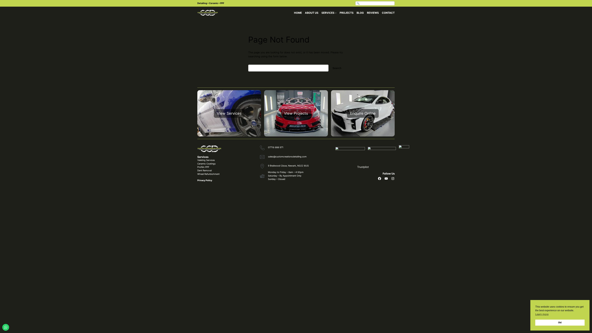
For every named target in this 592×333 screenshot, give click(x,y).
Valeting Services (206, 160)
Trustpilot (363, 167)
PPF (222, 3)
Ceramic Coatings (206, 163)
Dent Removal (204, 170)
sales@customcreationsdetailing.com (287, 156)
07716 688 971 (275, 147)
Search (337, 68)
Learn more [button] (542, 314)
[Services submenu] (336, 13)
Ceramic (213, 3)
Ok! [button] (560, 322)
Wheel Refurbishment (208, 174)
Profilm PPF (203, 167)
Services (202, 156)
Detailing (202, 3)
